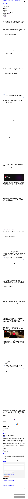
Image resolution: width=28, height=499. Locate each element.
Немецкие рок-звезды (5, 3)
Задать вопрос (4, 16)
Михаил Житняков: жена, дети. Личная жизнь (8, 416)
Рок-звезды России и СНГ (6, 4)
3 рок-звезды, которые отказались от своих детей (9, 480)
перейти (9, 13)
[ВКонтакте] (16, 424)
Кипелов (9, 424)
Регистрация (4, 498)
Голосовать (4, 14)
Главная (4, 5)
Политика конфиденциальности (6, 495)
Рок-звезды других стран (17, 493)
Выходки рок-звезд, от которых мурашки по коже (8, 485)
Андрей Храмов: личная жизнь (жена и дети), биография (9, 419)
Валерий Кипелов (6, 424)
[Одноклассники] (17, 424)
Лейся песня (11, 424)
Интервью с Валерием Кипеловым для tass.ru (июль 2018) (11, 20)
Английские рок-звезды (17, 491)
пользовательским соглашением (11, 474)
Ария (3, 424)
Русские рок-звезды (16, 492)
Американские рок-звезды (6, 2)
